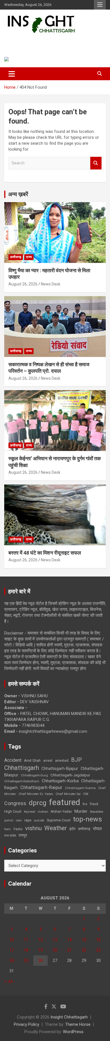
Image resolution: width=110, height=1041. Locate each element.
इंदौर (72, 829)
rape (27, 820)
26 (40, 960)
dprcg (38, 803)
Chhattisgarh (21, 767)
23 (98, 950)
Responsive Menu (100, 5)
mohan (43, 812)
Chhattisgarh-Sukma (80, 788)
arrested (62, 760)
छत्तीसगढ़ (84, 829)
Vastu (18, 829)
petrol (8, 820)
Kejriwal (29, 812)
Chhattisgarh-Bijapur (59, 768)
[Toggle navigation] (11, 73)
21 (69, 950)
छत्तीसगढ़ (15, 257)
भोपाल (97, 828)
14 (69, 939)
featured (64, 802)
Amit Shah (32, 760)
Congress (15, 803)
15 (84, 939)
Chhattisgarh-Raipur (41, 787)
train (7, 829)
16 (98, 939)
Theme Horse (78, 1024)
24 (11, 960)
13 (55, 939)
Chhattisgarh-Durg (34, 775)
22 (84, 950)
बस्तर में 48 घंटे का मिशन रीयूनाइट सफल (44, 553)
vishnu (33, 828)
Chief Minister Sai (68, 794)
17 (11, 950)
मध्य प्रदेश (10, 835)
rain (19, 820)
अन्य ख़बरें (18, 194)
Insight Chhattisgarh (43, 41)
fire (85, 804)
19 (40, 950)
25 (26, 960)
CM (85, 794)
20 (55, 950)
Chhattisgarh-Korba (60, 780)
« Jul (8, 981)
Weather (55, 828)
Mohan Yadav (61, 812)
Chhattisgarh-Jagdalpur (70, 775)
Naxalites (96, 812)
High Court (12, 811)
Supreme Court (59, 820)
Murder (80, 811)
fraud (94, 804)
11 (26, 939)
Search (96, 163)
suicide (39, 820)
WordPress (73, 1031)
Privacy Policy (26, 1024)
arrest (47, 761)
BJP (76, 759)
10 (11, 939)
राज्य (29, 257)
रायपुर (23, 835)
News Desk (50, 284)
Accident (12, 760)
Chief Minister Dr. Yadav (36, 794)
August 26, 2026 (23, 284)
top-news (87, 819)
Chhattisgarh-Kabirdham (21, 781)
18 (26, 950)
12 (40, 939)
